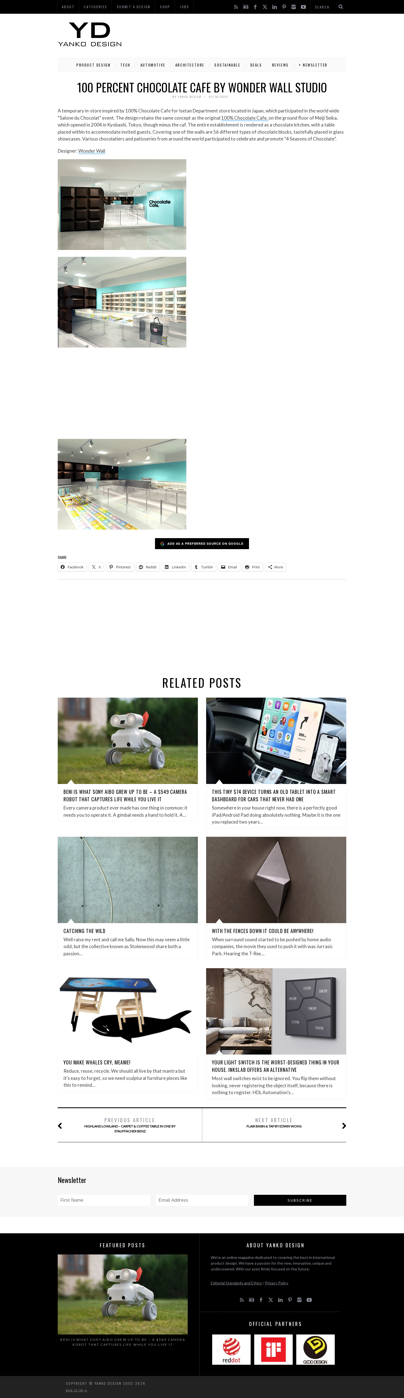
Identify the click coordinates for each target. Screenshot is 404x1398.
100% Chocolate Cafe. (245, 118)
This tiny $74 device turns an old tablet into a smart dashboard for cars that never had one (274, 795)
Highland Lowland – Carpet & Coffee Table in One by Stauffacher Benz (130, 1124)
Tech (125, 65)
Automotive (152, 65)
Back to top (75, 1390)
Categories (95, 6)
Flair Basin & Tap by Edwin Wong (274, 1122)
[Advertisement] (246, 34)
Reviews (280, 65)
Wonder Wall (91, 151)
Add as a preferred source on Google (205, 543)
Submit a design (134, 6)
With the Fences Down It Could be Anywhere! (263, 930)
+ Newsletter (313, 65)
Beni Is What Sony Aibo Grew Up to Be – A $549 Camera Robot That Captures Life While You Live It (125, 795)
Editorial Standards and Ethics (236, 1283)
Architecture (189, 65)
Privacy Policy (276, 1283)
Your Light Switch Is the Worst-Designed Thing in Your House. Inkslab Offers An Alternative (275, 1066)
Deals (256, 65)
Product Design (93, 65)
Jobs (184, 6)
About (68, 6)
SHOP (165, 6)
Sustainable (227, 65)
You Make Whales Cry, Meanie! (97, 1062)
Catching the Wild (84, 930)
